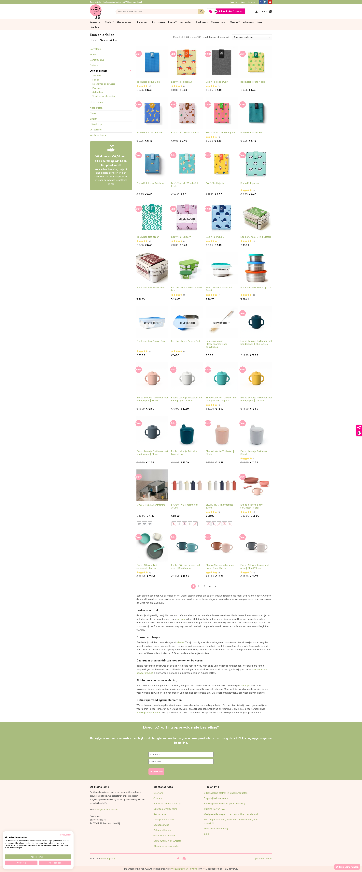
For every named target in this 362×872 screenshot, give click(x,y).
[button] (256, 11)
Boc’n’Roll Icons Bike (251, 132)
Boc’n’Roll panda (249, 183)
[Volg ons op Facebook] (261, 2)
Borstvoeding (158, 21)
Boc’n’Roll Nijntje (215, 183)
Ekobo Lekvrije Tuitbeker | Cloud (254, 453)
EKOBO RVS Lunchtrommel (151, 504)
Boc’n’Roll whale (215, 236)
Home (93, 40)
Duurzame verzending (165, 808)
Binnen (171, 21)
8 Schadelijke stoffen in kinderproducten (225, 792)
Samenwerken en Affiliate (167, 840)
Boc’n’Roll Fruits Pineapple (220, 132)
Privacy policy (108, 858)
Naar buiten (185, 21)
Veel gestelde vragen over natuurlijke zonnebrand (231, 814)
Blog (242, 2)
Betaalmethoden (162, 830)
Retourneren (160, 814)
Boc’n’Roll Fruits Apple (252, 81)
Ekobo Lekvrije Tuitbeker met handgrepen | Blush (152, 399)
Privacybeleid (65, 835)
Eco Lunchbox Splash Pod (185, 341)
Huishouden (202, 21)
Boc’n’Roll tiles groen (147, 236)
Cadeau (234, 21)
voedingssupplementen (148, 712)
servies (181, 619)
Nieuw (260, 21)
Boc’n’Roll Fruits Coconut (185, 132)
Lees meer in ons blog (216, 828)
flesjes (180, 642)
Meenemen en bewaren (103, 84)
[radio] (139, 524)
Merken (95, 27)
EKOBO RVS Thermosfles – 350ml (185, 506)
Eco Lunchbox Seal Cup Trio (256, 287)
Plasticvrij (97, 88)
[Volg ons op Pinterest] (270, 2)
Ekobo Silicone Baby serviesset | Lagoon (147, 566)
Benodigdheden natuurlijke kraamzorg (224, 803)
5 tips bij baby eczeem (216, 798)
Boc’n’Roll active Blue (148, 81)
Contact (251, 2)
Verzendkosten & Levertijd (167, 803)
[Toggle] (130, 71)
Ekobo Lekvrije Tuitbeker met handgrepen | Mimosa (256, 399)
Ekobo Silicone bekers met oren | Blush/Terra (220, 566)
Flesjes (95, 80)
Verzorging (95, 21)
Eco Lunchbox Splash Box (150, 341)
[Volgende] (215, 586)
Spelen (108, 21)
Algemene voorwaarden (166, 846)
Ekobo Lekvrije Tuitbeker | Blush (220, 453)
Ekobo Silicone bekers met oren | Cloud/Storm (254, 566)
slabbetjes (244, 685)
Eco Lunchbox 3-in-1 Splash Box (186, 289)
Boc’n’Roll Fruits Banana (149, 132)
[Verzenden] (201, 11)
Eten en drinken (124, 21)
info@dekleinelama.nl (106, 809)
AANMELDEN (156, 771)
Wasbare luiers (218, 21)
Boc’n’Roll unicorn (181, 236)
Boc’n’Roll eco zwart (217, 81)
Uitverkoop (248, 21)
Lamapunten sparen (164, 819)
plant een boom (263, 858)
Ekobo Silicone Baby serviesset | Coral (251, 506)
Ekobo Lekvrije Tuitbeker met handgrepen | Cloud (186, 399)
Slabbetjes (97, 92)
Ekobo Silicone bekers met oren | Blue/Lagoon (185, 566)
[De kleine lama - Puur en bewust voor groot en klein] (96, 11)
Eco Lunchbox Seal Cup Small (219, 289)
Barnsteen (142, 21)
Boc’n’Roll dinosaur (181, 81)
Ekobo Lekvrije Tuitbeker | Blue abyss (185, 453)
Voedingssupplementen (103, 96)
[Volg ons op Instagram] (265, 2)
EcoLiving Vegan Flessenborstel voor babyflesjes (216, 344)
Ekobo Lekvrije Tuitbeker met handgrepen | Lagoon (221, 399)
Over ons (233, 2)
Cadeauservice (161, 824)
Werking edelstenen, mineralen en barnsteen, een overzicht (231, 821)
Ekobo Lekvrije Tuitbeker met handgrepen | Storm (152, 453)
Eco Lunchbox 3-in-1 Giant (150, 287)
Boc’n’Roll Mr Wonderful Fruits (184, 184)
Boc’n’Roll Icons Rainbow (150, 183)
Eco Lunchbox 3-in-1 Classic (255, 236)
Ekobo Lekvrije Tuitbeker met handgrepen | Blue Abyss (256, 342)
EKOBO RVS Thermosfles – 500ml (220, 506)
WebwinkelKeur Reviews (184, 868)
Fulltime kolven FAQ (214, 808)
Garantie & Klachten (164, 835)
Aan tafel (96, 75)
